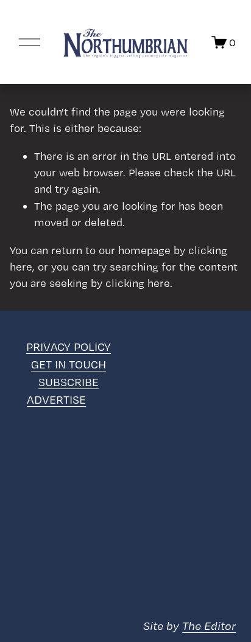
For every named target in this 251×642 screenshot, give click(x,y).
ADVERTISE (56, 400)
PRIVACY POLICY (68, 347)
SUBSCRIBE (68, 382)
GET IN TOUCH (68, 364)
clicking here (137, 283)
